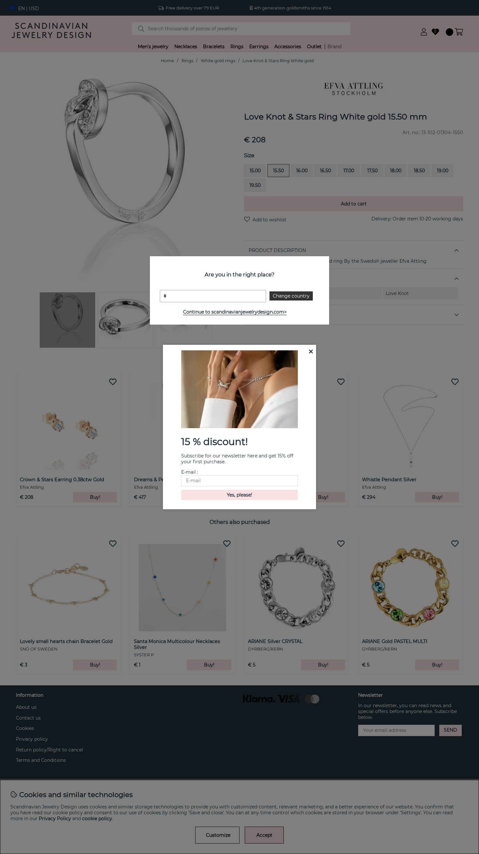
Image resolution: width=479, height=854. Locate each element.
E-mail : (189, 472)
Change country (291, 296)
